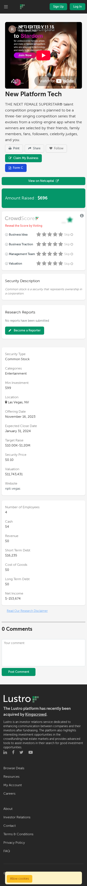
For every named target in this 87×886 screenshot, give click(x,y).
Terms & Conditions (18, 834)
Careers (9, 793)
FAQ (6, 851)
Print (15, 148)
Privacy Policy (14, 843)
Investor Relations (16, 817)
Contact (9, 826)
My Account (12, 785)
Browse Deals (13, 768)
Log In (77, 6)
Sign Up (58, 6)
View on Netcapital (41, 181)
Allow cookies (19, 878)
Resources (11, 777)
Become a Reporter (27, 330)
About (7, 809)
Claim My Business (25, 158)
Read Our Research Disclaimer (27, 611)
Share (36, 148)
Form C (18, 167)
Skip (67, 234)
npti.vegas (12, 488)
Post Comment (18, 671)
